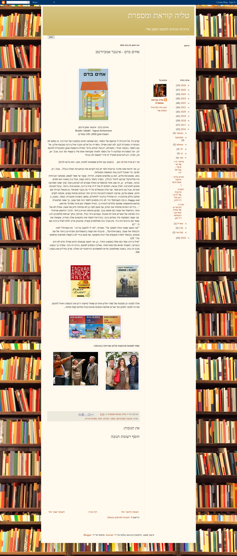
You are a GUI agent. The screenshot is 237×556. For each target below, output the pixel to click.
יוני (181, 153)
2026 (183, 85)
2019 (183, 116)
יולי (181, 149)
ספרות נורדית (91, 419)
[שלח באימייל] (92, 414)
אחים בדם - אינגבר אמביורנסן (178, 181)
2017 (183, 125)
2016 (183, 129)
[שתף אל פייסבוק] (82, 414)
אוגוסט (179, 144)
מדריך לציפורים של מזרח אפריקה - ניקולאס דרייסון (178, 211)
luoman (110, 535)
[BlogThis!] (89, 414)
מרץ (181, 228)
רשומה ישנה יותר (56, 512)
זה (122, 162)
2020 (183, 111)
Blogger (88, 535)
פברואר (179, 232)
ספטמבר (179, 137)
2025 (183, 90)
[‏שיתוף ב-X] (86, 414)
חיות (100, 419)
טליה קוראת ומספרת (158, 15)
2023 (183, 98)
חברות (106, 419)
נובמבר (179, 133)
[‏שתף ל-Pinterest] (79, 414)
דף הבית (93, 512)
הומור (112, 419)
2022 (183, 103)
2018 (183, 120)
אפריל (180, 223)
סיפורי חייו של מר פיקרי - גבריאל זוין (179, 167)
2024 (183, 94)
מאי (181, 157)
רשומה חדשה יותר (130, 512)
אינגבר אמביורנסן (124, 419)
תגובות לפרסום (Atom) (118, 517)
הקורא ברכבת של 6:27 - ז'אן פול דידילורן (178, 194)
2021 (183, 107)
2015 (183, 238)
